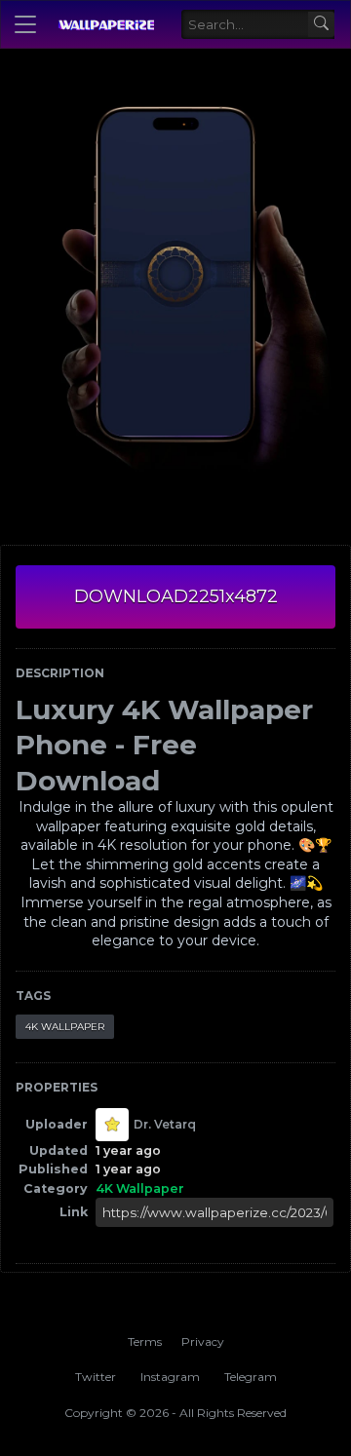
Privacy (202, 1341)
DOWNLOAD (176, 596)
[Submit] (321, 25)
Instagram (170, 1376)
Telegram (250, 1376)
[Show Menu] (25, 24)
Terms (145, 1341)
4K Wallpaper (64, 1026)
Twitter (95, 1376)
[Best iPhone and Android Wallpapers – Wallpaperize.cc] (106, 24)
